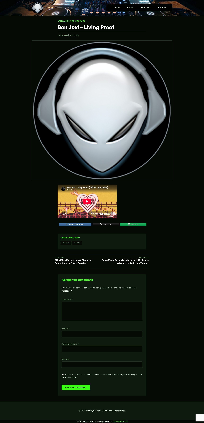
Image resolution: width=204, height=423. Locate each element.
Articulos (146, 8)
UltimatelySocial (121, 421)
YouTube (80, 21)
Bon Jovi (66, 243)
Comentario (67, 299)
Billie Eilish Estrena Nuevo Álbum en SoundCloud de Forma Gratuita (73, 260)
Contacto (161, 8)
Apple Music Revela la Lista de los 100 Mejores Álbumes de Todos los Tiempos (125, 260)
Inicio (117, 8)
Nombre (66, 329)
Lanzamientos (66, 21)
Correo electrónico (70, 344)
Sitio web (65, 359)
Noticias (130, 8)
